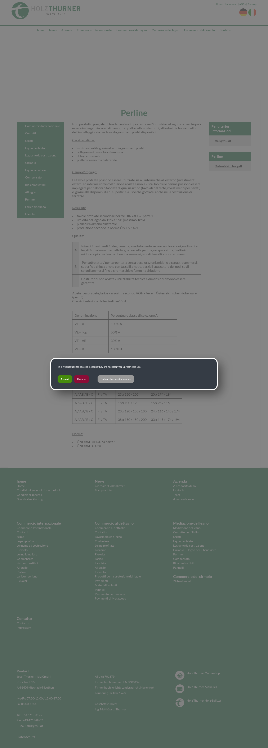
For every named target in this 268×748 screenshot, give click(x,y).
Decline (81, 379)
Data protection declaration (116, 379)
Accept (65, 379)
